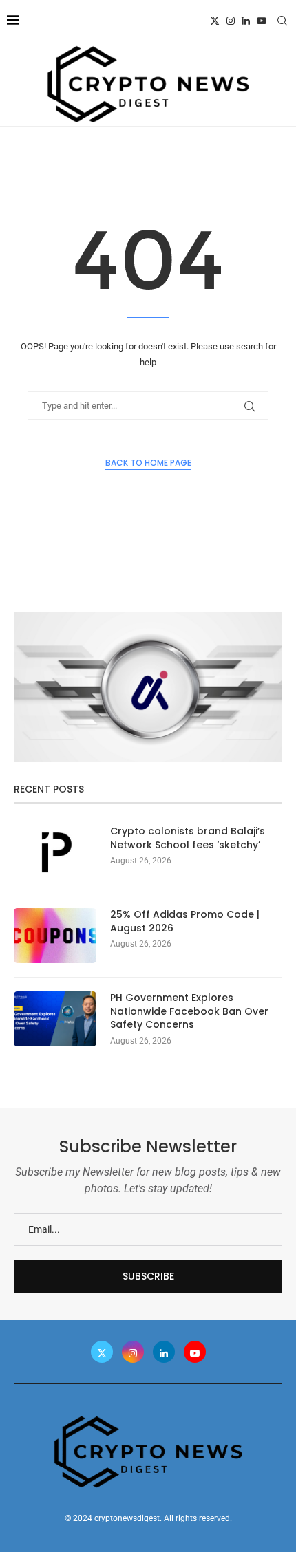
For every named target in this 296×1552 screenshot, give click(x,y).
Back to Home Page (148, 462)
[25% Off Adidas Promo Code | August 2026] (55, 935)
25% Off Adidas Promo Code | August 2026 (185, 921)
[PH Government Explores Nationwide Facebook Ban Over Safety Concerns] (55, 1018)
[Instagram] (230, 21)
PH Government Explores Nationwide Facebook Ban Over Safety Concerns (189, 1011)
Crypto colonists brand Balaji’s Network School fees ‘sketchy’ (187, 838)
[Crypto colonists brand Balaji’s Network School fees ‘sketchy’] (55, 852)
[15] (148, 617)
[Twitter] (215, 21)
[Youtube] (261, 21)
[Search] (282, 21)
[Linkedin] (246, 21)
